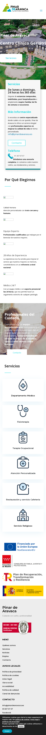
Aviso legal (7, 679)
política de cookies (22, 719)
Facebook (6, 712)
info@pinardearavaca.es (13, 705)
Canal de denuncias (11, 694)
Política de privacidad (11, 672)
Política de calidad (10, 690)
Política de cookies (10, 675)
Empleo (5, 656)
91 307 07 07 (7, 709)
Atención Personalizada (23, 473)
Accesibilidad (8, 686)
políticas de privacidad (10, 722)
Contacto (17, 142)
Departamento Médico (23, 395)
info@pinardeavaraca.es (20, 134)
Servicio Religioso (23, 526)
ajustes (21, 726)
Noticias (5, 652)
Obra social (7, 682)
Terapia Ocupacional (23, 448)
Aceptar (7, 731)
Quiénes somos (9, 645)
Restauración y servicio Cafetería (23, 499)
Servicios (6, 649)
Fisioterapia (23, 422)
